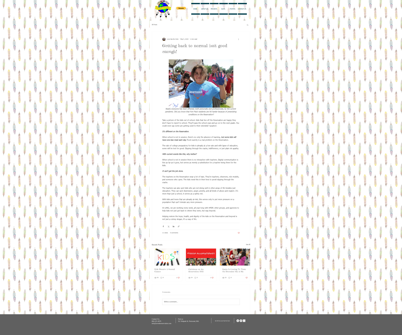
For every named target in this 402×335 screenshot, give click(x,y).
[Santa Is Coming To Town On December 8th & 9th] (235, 257)
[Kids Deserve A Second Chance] (167, 257)
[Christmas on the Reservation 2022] (201, 257)
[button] (248, 25)
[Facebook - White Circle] (241, 320)
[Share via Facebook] (163, 226)
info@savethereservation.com (161, 323)
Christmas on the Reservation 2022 (196, 270)
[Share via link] (179, 226)
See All (248, 244)
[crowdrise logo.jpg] (244, 320)
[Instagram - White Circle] (237, 320)
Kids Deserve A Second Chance (164, 270)
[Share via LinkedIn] (174, 226)
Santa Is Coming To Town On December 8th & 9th (234, 270)
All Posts (154, 24)
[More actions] (238, 39)
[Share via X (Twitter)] (168, 226)
